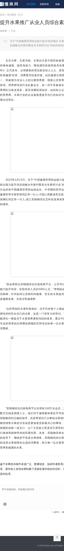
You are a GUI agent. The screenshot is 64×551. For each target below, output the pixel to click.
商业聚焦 (31, 4)
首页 (2, 14)
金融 (57, 4)
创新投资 (44, 4)
